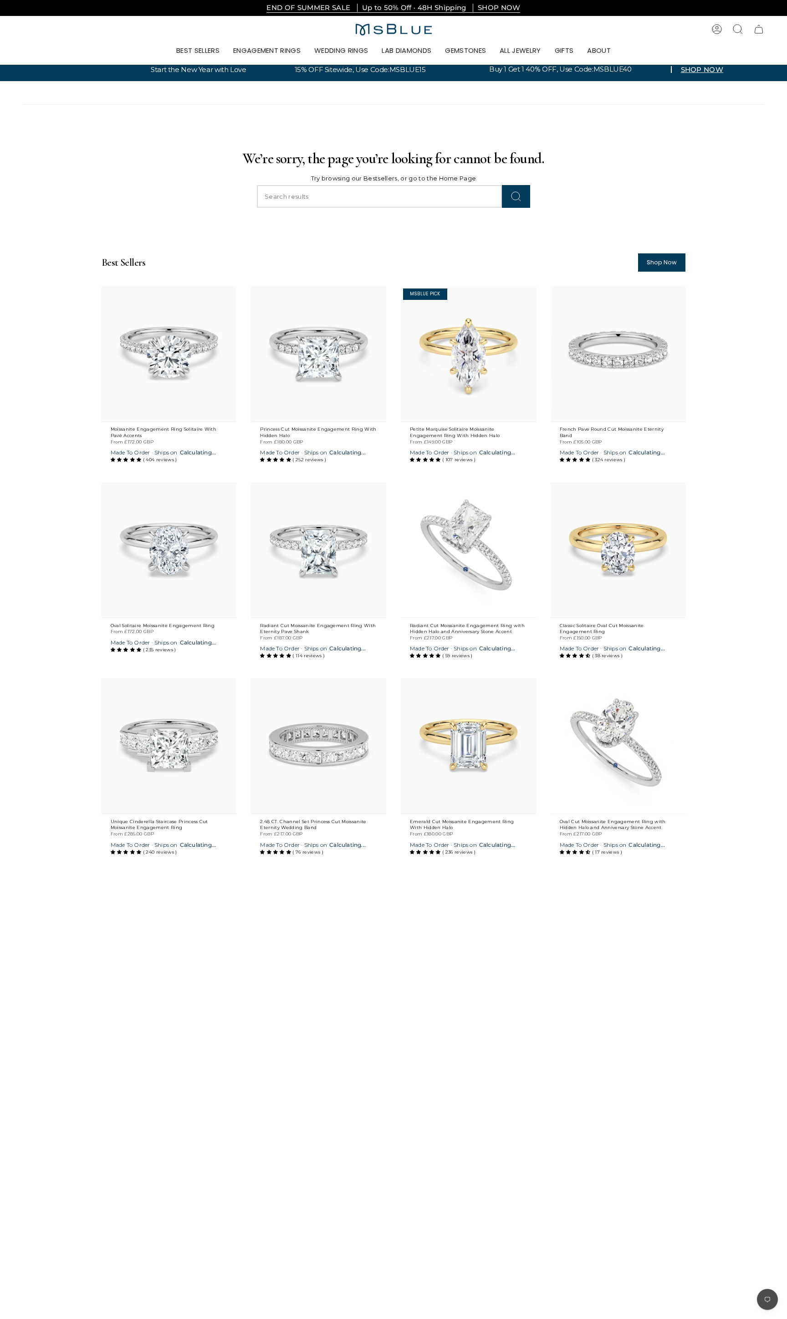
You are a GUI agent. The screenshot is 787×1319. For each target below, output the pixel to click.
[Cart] (758, 29)
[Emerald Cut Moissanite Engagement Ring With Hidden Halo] (468, 746)
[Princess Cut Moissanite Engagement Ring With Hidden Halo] (318, 354)
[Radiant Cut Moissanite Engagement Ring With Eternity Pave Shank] (318, 550)
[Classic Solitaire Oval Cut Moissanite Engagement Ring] (618, 550)
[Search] (516, 196)
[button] (266, 51)
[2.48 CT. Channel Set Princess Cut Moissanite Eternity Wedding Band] (318, 746)
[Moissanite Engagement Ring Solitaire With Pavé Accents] (169, 354)
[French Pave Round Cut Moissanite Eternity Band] (618, 354)
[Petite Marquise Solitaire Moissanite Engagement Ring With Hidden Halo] (468, 354)
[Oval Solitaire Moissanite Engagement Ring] (169, 550)
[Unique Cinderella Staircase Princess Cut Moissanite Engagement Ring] (169, 746)
